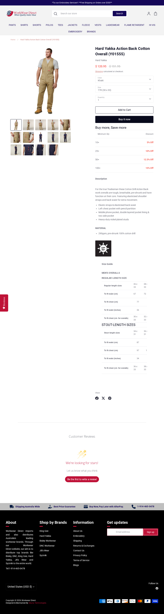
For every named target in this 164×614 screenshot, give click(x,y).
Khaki (100, 80)
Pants (12, 25)
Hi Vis (152, 25)
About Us (77, 531)
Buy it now (124, 119)
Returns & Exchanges (83, 545)
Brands (91, 31)
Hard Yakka (101, 60)
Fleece (86, 25)
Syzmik (43, 555)
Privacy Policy (80, 555)
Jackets (72, 25)
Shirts (24, 25)
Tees (60, 25)
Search (119, 13)
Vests (98, 25)
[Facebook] (157, 588)
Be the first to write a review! (82, 479)
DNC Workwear (47, 545)
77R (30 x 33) (104, 90)
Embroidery (75, 31)
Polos (49, 25)
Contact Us (78, 550)
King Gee (44, 531)
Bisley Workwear (48, 540)
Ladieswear (112, 25)
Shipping (99, 71)
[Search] (55, 13)
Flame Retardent (134, 25)
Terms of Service (81, 560)
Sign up (150, 532)
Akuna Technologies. (38, 603)
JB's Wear (44, 550)
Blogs (76, 565)
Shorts (37, 25)
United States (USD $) (20, 586)
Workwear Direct (29, 600)
